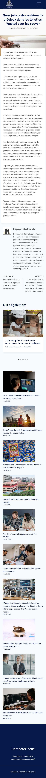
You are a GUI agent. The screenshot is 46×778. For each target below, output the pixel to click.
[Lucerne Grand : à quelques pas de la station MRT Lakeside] (23, 485)
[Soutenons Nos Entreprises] (9, 4)
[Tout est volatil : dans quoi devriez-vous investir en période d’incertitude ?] (23, 629)
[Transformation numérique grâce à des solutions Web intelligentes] (23, 699)
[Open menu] (39, 4)
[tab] (18, 359)
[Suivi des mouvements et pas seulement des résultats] (23, 520)
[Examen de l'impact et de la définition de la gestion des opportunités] (23, 554)
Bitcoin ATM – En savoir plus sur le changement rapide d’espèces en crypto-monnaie (11, 282)
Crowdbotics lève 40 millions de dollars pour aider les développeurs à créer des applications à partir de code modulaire (34, 283)
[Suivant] (40, 333)
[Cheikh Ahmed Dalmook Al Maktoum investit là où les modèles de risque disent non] (23, 416)
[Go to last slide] (6, 333)
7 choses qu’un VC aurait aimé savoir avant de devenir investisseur (23, 341)
